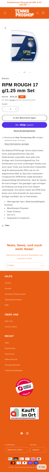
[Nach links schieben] (19, 72)
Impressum (9, 354)
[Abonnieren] (41, 265)
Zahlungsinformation (13, 300)
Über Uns (9, 321)
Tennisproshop (20, 467)
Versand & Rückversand (15, 294)
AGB (7, 343)
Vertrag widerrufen (12, 365)
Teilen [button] (7, 225)
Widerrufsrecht (11, 359)
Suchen (8, 283)
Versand (12, 100)
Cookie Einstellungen (14, 370)
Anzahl (4, 104)
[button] (5, 13)
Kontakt (8, 288)
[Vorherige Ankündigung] (4, 3)
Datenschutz (10, 348)
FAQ (7, 305)
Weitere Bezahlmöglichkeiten (24, 131)
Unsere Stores (11, 327)
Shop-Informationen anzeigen (16, 144)
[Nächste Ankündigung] (44, 3)
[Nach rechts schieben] (29, 72)
